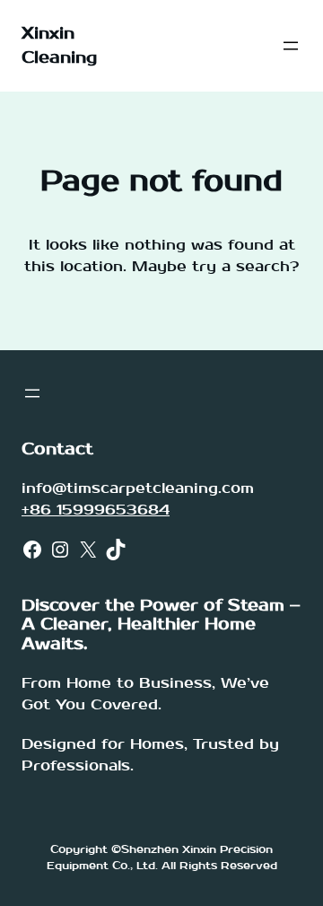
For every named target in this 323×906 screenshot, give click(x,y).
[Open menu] (290, 46)
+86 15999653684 (96, 509)
